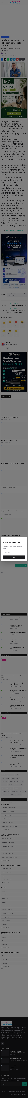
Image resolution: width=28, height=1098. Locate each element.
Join (14, 557)
